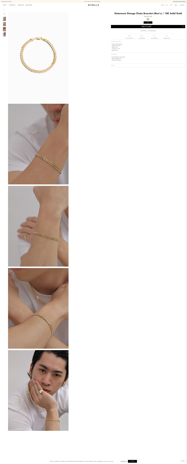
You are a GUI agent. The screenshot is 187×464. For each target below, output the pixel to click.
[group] (4, 14)
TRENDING (12, 5)
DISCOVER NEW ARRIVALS (179, 1)
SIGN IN (182, 5)
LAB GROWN (28, 5)
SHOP (4, 5)
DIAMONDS (21, 5)
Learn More (124, 461)
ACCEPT (132, 461)
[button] (183, 26)
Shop (4, 9)
